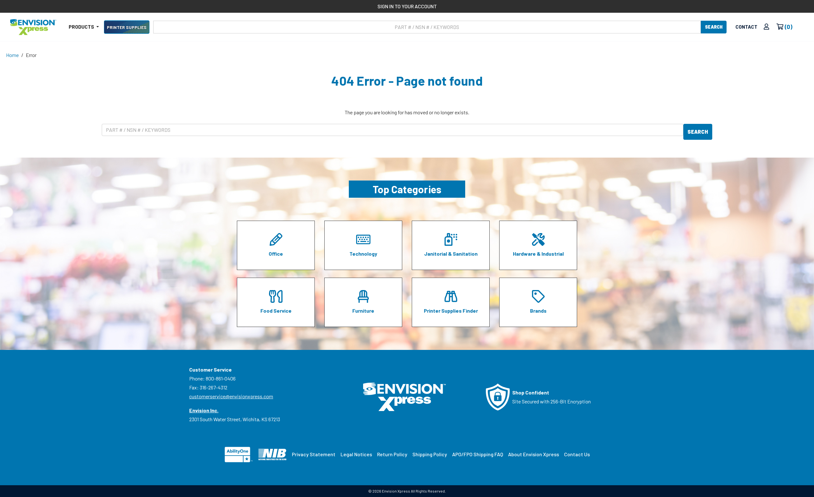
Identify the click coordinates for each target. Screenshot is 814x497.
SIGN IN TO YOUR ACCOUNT (407, 6)
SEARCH (713, 27)
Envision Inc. (203, 410)
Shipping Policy (429, 454)
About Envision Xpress (533, 454)
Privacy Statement (313, 454)
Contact (746, 27)
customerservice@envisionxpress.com (231, 396)
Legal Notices (356, 454)
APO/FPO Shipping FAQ (477, 454)
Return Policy (392, 454)
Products (82, 27)
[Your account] (766, 27)
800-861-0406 (221, 378)
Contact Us (577, 454)
